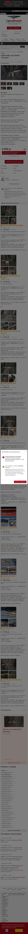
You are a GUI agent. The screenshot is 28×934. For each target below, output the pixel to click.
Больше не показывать (20, 481)
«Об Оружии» (17, 470)
